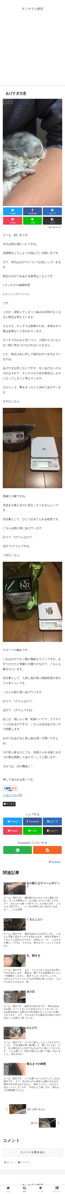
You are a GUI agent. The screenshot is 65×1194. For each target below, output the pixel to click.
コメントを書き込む (32, 1152)
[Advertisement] (32, 52)
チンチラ (10, 804)
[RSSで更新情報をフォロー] (47, 850)
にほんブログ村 (12, 795)
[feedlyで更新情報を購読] (17, 850)
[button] (59, 641)
